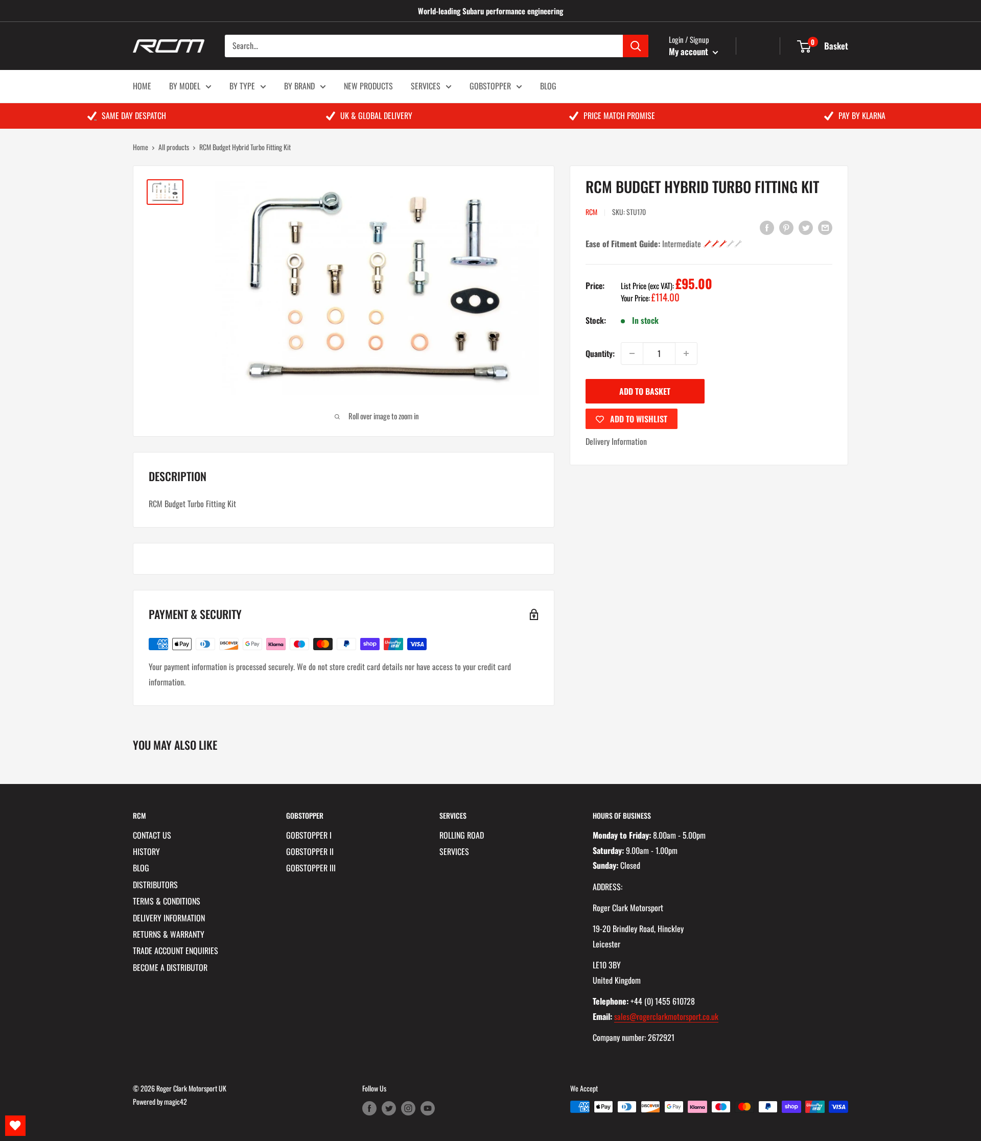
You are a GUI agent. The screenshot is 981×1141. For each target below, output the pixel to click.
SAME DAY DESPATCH (134, 115)
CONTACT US (152, 835)
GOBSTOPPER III (311, 868)
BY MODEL (184, 86)
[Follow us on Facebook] (369, 1108)
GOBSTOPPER (490, 86)
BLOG (548, 86)
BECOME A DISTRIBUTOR (170, 967)
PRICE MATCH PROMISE (619, 115)
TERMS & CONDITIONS (166, 901)
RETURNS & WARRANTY (168, 934)
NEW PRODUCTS (368, 86)
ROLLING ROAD (461, 835)
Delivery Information (616, 441)
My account (689, 51)
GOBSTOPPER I (309, 835)
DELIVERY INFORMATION (169, 918)
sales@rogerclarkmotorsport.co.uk (666, 1016)
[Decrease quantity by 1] (632, 353)
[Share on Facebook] (767, 226)
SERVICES (425, 86)
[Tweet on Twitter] (806, 226)
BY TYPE (242, 86)
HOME (142, 86)
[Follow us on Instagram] (408, 1108)
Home (140, 146)
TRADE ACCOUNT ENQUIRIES (175, 950)
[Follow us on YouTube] (428, 1108)
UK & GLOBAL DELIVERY (376, 115)
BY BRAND (299, 86)
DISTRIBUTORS (155, 884)
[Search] (635, 46)
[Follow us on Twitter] (389, 1108)
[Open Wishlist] (15, 1125)
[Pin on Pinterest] (786, 226)
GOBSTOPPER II (310, 851)
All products (173, 146)
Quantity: (600, 353)
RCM (591, 211)
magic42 (175, 1101)
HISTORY (146, 851)
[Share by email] (825, 226)
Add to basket (644, 391)
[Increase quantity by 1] (686, 353)
